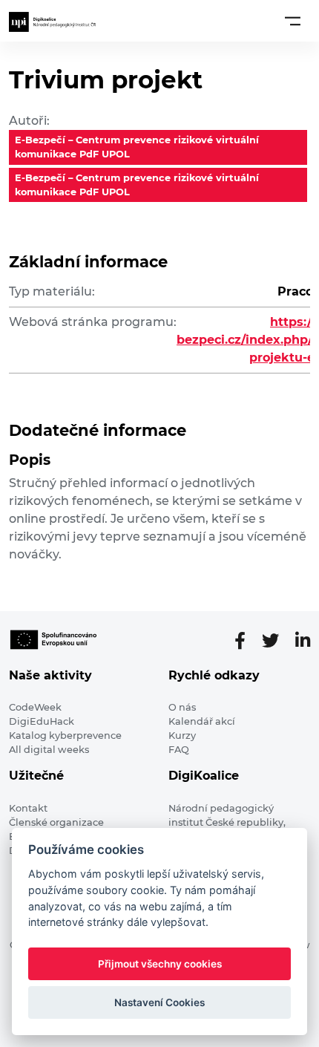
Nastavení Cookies (159, 1002)
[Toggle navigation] (292, 21)
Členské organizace (56, 822)
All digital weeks (49, 749)
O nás (182, 707)
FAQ (178, 749)
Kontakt (28, 808)
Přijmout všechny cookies (160, 964)
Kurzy (182, 735)
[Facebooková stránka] (245, 640)
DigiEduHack (41, 721)
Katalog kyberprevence (65, 735)
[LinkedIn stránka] (302, 640)
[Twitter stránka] (276, 640)
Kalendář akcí (201, 721)
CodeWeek (35, 707)
